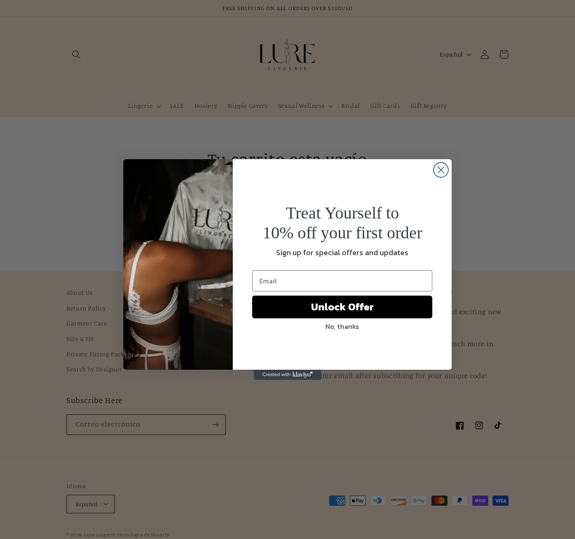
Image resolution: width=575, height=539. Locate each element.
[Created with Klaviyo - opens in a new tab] (287, 375)
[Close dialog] (441, 170)
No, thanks (342, 326)
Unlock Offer (342, 306)
